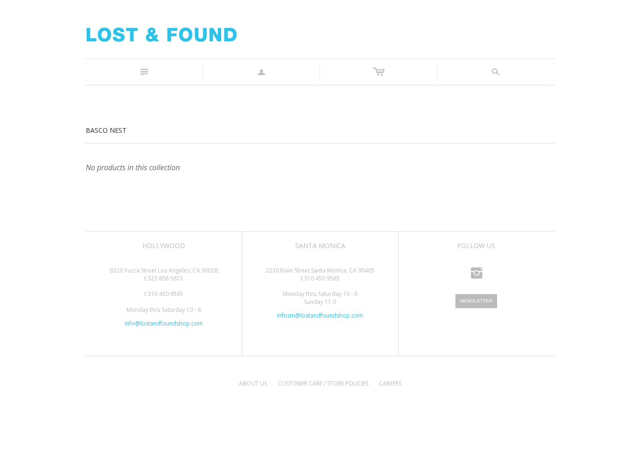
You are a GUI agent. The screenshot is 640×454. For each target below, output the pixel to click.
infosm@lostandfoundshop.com (320, 315)
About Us (253, 383)
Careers (390, 383)
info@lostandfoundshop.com (164, 323)
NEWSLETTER (476, 300)
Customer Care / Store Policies (323, 383)
